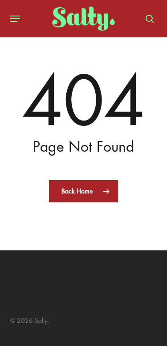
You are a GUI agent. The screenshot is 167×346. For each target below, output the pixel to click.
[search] (147, 18)
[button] (15, 18)
